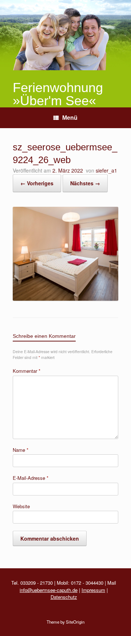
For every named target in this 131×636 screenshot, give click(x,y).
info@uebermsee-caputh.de (49, 589)
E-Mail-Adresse (30, 477)
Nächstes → (85, 183)
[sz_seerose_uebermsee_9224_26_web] (65, 298)
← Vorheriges (36, 183)
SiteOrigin (75, 622)
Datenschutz (64, 596)
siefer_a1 (106, 170)
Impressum (93, 589)
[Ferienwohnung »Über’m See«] (65, 35)
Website (21, 506)
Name (20, 449)
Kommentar (26, 370)
